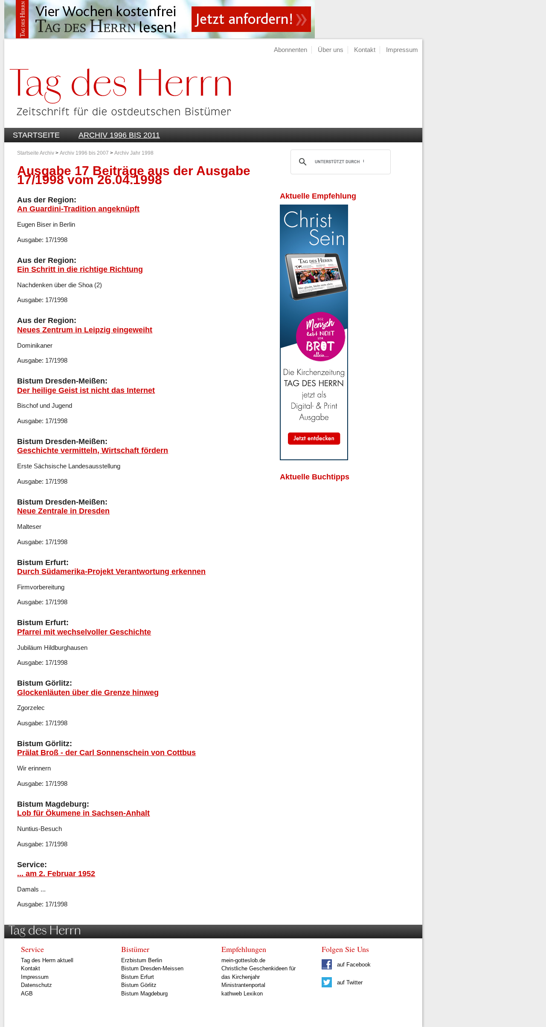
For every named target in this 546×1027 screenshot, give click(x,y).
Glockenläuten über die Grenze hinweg (88, 692)
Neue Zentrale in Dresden (63, 510)
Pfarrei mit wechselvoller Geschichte (84, 631)
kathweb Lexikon (242, 993)
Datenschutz (36, 985)
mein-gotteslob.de (243, 960)
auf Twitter (349, 982)
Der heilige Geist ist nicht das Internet (86, 390)
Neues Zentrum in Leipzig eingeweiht (84, 329)
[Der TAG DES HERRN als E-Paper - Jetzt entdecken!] (314, 458)
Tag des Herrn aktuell (47, 960)
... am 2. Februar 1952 (56, 873)
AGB (27, 993)
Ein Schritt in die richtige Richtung (80, 269)
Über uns (330, 49)
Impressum (402, 49)
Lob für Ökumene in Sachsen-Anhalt (83, 812)
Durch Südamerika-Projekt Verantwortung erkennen (111, 571)
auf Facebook (353, 964)
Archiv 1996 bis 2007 (84, 153)
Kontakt (364, 49)
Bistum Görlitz (139, 985)
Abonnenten (290, 49)
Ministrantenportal (243, 985)
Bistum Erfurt (137, 977)
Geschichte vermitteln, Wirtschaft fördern (92, 450)
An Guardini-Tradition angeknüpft (78, 208)
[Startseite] (117, 123)
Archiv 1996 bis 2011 (119, 135)
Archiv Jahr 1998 (134, 153)
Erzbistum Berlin (141, 960)
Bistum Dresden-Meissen (152, 968)
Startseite (36, 135)
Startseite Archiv (35, 153)
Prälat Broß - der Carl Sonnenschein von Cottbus (106, 752)
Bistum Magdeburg (144, 993)
